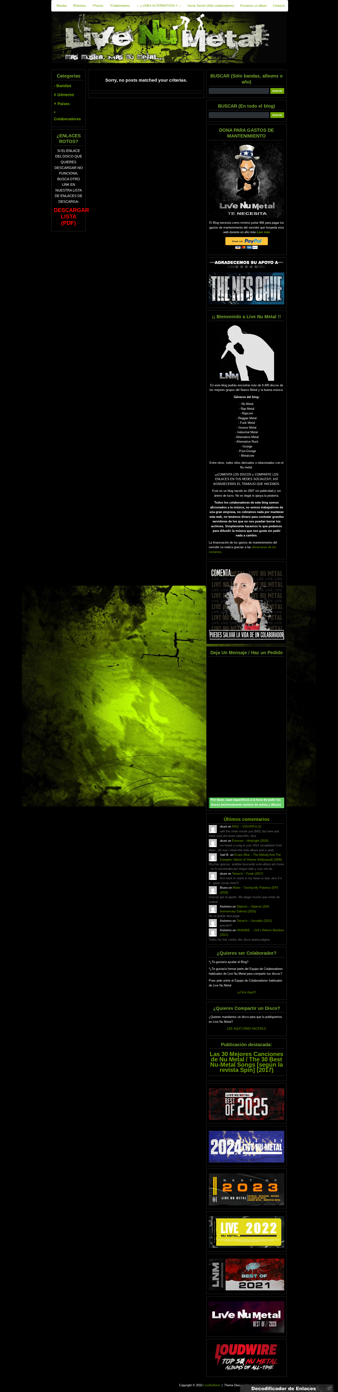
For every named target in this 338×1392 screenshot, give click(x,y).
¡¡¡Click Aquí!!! (246, 992)
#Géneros (79, 5)
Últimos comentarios (246, 819)
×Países (97, 5)
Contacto (279, 5)
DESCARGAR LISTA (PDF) (71, 216)
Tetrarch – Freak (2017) (247, 873)
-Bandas (61, 5)
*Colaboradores (120, 5)
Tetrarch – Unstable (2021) (254, 920)
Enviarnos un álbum (253, 5)
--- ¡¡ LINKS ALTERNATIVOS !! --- (158, 5)
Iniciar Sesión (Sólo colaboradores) (211, 5)
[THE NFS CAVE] (246, 288)
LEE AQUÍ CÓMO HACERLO (246, 1028)
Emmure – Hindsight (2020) (250, 840)
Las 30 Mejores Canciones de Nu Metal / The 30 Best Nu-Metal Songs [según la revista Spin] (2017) (246, 1062)
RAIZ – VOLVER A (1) (246, 826)
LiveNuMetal (211, 1385)
